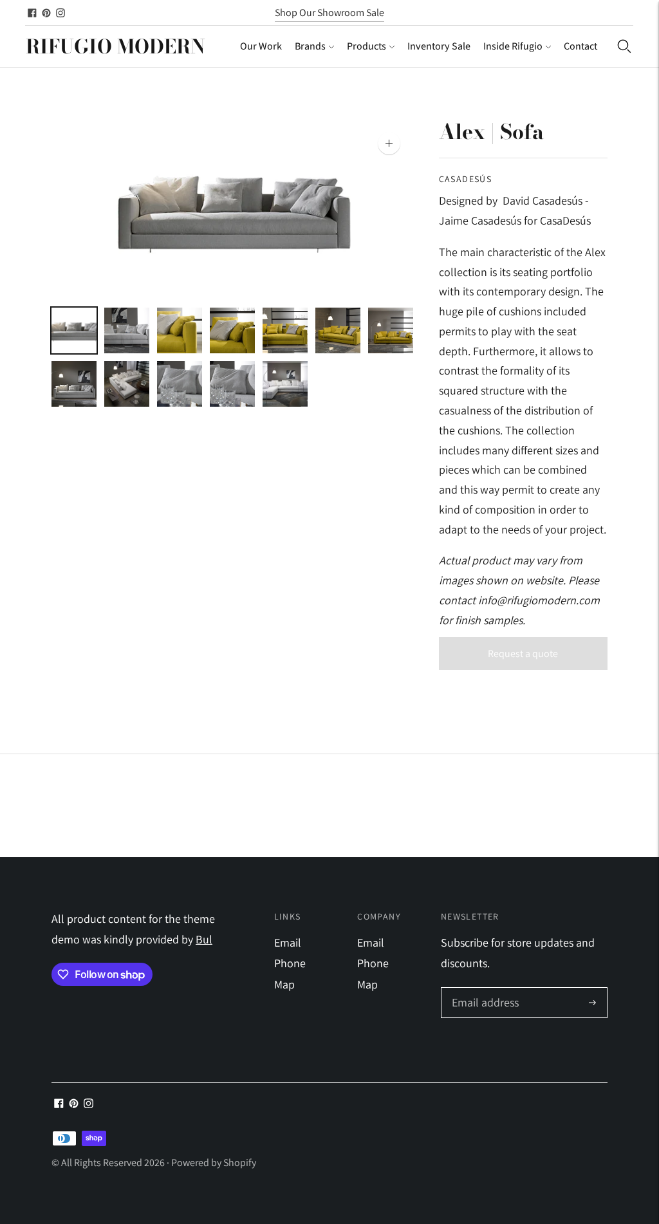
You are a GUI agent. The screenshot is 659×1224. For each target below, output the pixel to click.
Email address (484, 989)
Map (284, 984)
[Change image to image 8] (74, 384)
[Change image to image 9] (126, 384)
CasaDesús (465, 179)
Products (366, 46)
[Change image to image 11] (232, 384)
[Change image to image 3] (179, 330)
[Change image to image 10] (179, 384)
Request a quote (523, 653)
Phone (290, 963)
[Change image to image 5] (285, 330)
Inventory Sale (438, 46)
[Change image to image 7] (390, 330)
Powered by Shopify (213, 1162)
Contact (580, 46)
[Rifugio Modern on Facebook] (32, 12)
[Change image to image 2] (126, 330)
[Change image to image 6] (337, 330)
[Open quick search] (624, 46)
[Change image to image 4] (232, 330)
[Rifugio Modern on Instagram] (60, 12)
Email (287, 942)
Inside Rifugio (513, 46)
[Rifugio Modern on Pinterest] (46, 12)
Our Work (261, 46)
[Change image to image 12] (285, 384)
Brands (310, 46)
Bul (204, 939)
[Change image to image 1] (74, 330)
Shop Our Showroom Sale (329, 12)
